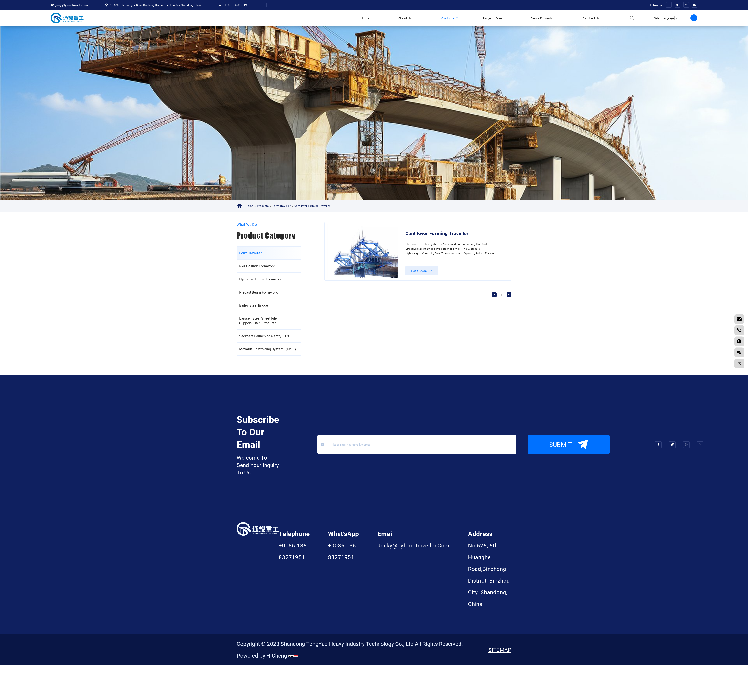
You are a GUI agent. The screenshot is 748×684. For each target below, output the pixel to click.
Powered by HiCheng (262, 655)
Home (249, 206)
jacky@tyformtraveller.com (414, 545)
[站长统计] (293, 655)
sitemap (499, 649)
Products (263, 206)
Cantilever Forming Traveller (312, 206)
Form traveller (281, 206)
